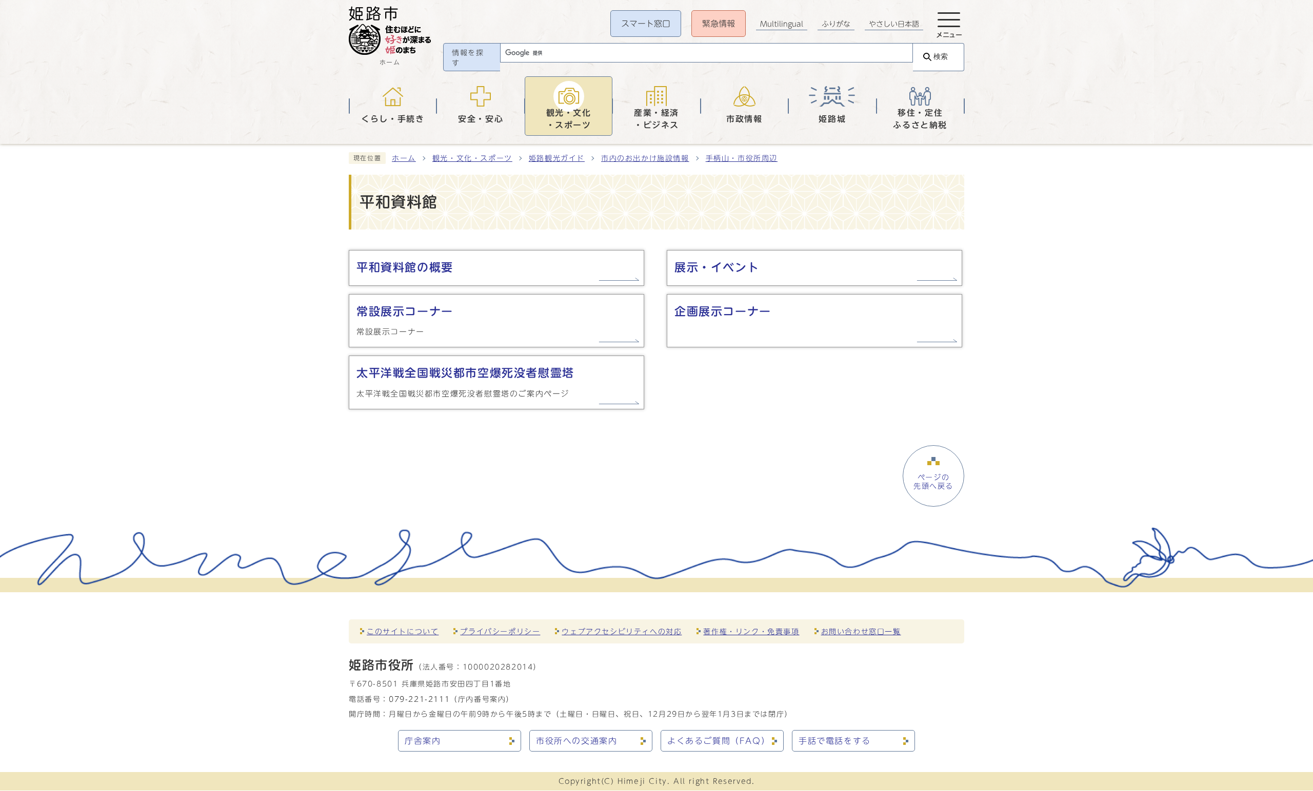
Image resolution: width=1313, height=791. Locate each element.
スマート (645, 23)
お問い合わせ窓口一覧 (861, 631)
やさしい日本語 (894, 24)
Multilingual (781, 24)
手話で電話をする (835, 741)
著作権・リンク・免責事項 (751, 631)
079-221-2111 (419, 699)
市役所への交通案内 (576, 741)
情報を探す (468, 58)
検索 (940, 56)
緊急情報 (718, 23)
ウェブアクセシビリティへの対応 (622, 631)
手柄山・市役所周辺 (742, 158)
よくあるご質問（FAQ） (718, 741)
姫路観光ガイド (557, 158)
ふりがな (836, 24)
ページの (933, 481)
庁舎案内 (423, 741)
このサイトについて (403, 631)
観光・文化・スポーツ (472, 158)
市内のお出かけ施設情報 (645, 158)
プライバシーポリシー (500, 631)
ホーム (404, 158)
